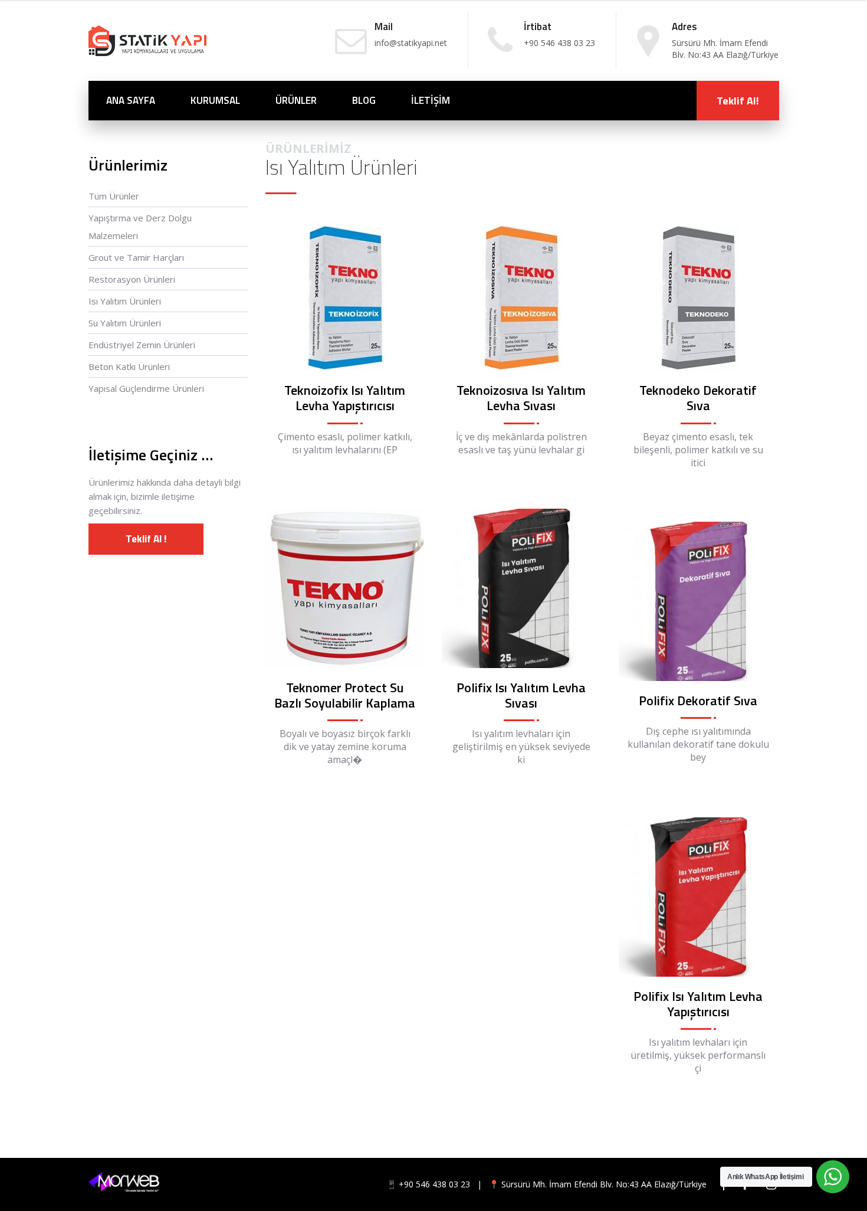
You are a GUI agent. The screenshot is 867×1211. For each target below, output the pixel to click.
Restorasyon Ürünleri (131, 279)
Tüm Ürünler (113, 196)
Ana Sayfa (130, 100)
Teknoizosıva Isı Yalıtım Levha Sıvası (521, 397)
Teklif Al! (738, 101)
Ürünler (296, 100)
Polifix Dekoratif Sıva (698, 700)
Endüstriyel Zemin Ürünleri (141, 345)
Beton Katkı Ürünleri (129, 366)
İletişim (430, 100)
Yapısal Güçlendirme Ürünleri (146, 388)
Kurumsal (215, 100)
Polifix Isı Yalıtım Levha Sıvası (521, 695)
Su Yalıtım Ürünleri (124, 323)
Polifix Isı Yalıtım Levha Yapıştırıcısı (698, 1004)
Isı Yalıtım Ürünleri (124, 301)
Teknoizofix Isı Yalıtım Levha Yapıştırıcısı (344, 397)
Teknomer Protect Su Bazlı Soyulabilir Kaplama (344, 695)
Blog (364, 100)
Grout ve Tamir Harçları (136, 257)
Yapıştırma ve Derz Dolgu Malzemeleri (140, 226)
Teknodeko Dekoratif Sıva (698, 397)
